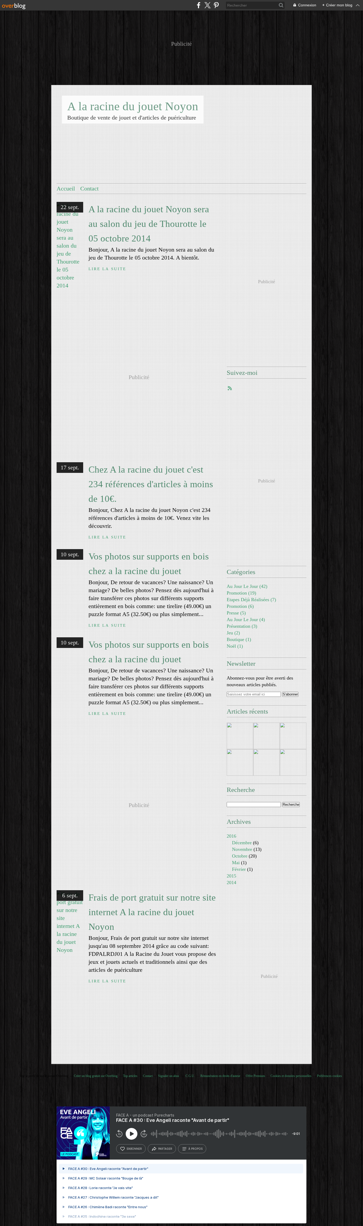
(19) (241, 593)
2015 (231, 876)
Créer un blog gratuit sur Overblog (95, 1076)
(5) (236, 613)
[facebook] (198, 5)
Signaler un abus (169, 1076)
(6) (240, 606)
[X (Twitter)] (207, 5)
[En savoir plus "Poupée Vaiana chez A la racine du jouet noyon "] (293, 762)
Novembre (242, 849)
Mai (236, 862)
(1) (239, 639)
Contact (89, 188)
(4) (246, 619)
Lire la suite (107, 268)
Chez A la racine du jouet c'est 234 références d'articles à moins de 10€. (150, 484)
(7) (251, 599)
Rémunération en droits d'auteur (220, 1076)
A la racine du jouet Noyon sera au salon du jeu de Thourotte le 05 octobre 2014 (148, 224)
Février (239, 869)
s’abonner (134, 1148)
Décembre (242, 842)
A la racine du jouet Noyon (132, 106)
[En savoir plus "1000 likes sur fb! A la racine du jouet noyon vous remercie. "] (266, 736)
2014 (231, 882)
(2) (233, 632)
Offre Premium (255, 1076)
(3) (242, 626)
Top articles (130, 1076)
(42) (247, 586)
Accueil (66, 188)
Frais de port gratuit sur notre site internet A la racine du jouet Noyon (152, 912)
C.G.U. (190, 1076)
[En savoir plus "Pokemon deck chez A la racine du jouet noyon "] (240, 736)
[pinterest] (216, 5)
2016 (231, 836)
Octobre (239, 856)
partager (165, 1148)
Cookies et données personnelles (291, 1076)
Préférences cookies (329, 1076)
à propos (195, 1148)
